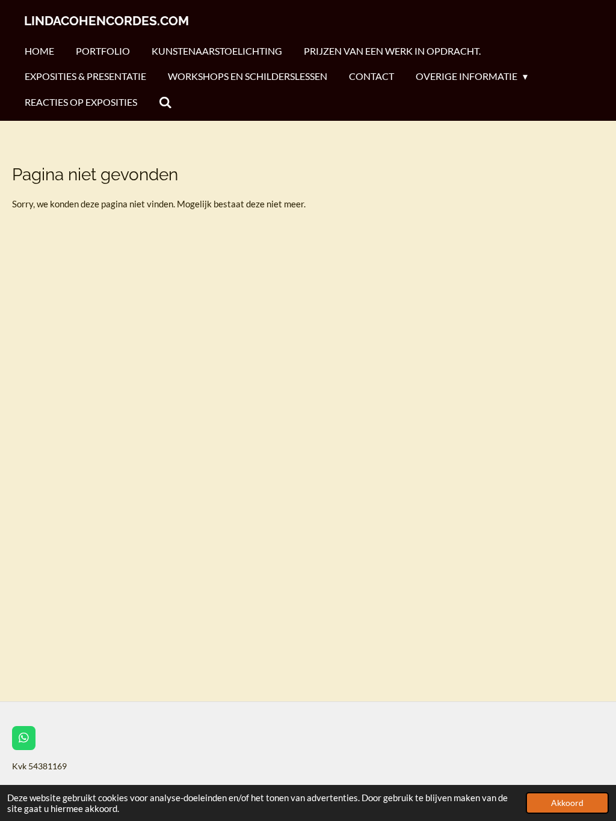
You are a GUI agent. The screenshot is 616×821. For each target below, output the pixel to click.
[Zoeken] (165, 102)
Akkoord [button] (567, 803)
